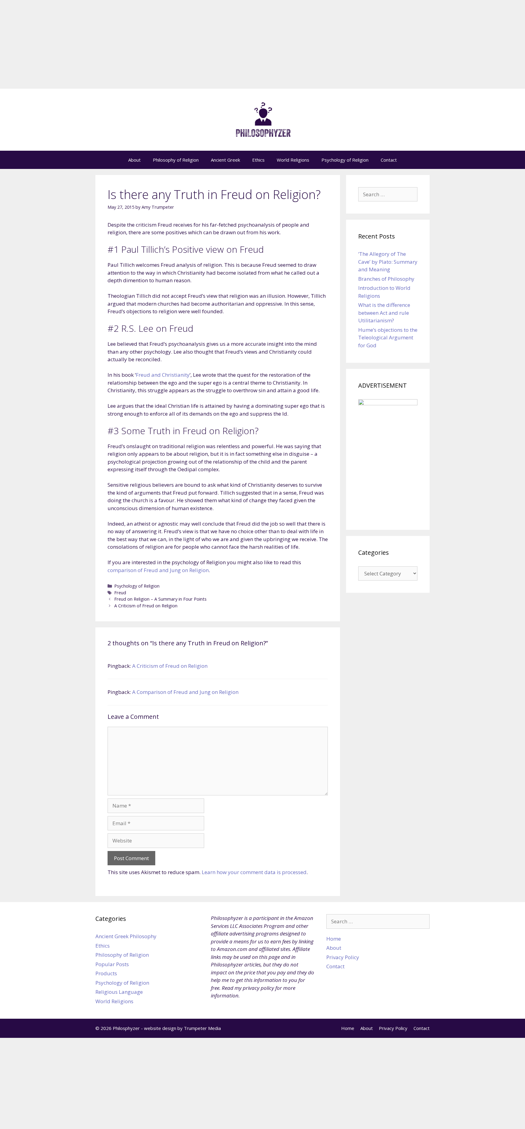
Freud (120, 592)
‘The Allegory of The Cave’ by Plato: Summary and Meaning (387, 261)
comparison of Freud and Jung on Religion (158, 570)
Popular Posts (112, 964)
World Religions (293, 160)
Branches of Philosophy (386, 278)
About (134, 160)
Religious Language (119, 991)
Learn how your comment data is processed (254, 872)
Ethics (258, 160)
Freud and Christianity (163, 374)
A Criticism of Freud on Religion (145, 606)
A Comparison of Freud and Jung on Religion (185, 691)
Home (333, 938)
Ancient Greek (225, 160)
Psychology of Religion (345, 160)
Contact (389, 160)
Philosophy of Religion (176, 160)
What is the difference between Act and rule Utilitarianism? (384, 312)
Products (106, 973)
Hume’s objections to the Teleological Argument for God (387, 337)
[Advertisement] (262, 46)
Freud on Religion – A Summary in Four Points (160, 599)
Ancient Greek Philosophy (125, 936)
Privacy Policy (342, 957)
